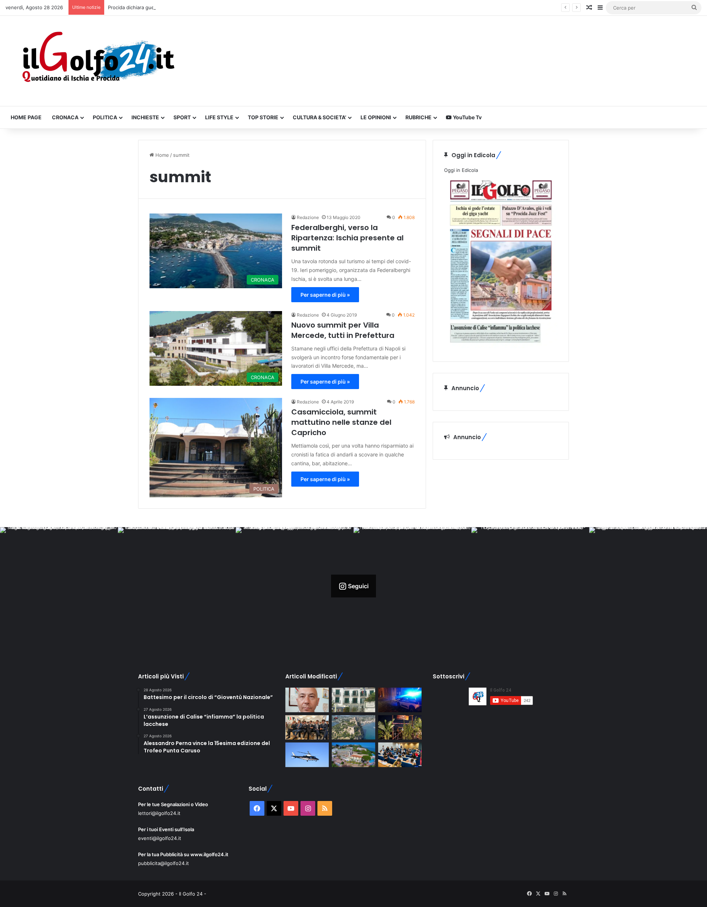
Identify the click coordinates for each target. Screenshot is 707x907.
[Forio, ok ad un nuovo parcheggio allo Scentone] (353, 700)
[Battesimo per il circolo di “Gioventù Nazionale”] (307, 727)
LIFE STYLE (219, 117)
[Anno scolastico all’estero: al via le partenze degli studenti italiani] (400, 754)
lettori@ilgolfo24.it (159, 813)
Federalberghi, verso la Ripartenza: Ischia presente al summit (347, 237)
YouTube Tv (467, 117)
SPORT (182, 117)
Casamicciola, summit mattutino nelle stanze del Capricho (341, 422)
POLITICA (105, 117)
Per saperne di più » (325, 295)
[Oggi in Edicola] (500, 346)
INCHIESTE (145, 117)
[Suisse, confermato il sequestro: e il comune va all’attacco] (353, 754)
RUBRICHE (418, 117)
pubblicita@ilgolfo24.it (163, 863)
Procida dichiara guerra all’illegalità (147, 7)
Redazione (308, 217)
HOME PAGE (26, 117)
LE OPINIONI (375, 117)
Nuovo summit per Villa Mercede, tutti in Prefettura (342, 330)
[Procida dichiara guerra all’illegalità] (400, 700)
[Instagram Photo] (59, 586)
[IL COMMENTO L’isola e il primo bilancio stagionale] (307, 700)
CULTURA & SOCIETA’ (319, 117)
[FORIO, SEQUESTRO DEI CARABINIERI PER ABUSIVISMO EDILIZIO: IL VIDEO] (353, 727)
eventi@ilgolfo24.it (159, 838)
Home (161, 155)
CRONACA (65, 117)
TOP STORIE (263, 117)
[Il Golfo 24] (98, 61)
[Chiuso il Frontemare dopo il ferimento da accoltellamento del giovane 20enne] (400, 727)
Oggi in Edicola (461, 170)
